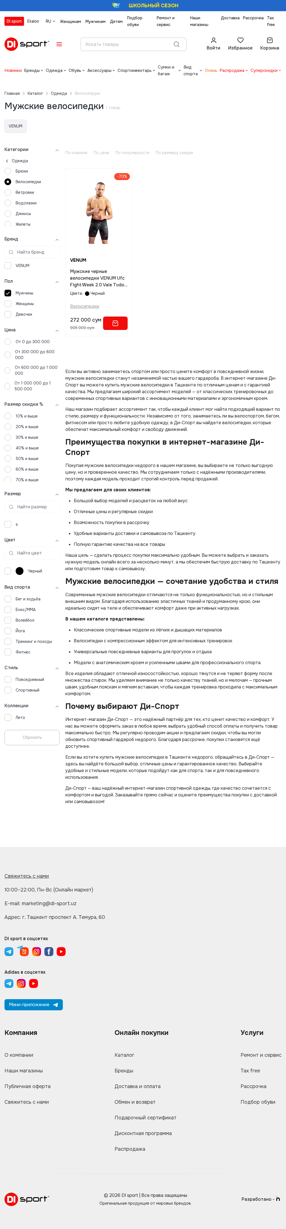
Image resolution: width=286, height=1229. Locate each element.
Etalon (33, 21)
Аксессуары (99, 70)
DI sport (14, 21)
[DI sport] (26, 44)
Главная (12, 93)
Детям (116, 21)
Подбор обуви (134, 21)
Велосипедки (84, 306)
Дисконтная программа (143, 1133)
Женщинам (70, 21)
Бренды (32, 70)
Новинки (13, 70)
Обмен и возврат (135, 1102)
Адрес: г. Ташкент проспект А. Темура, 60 (54, 917)
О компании (18, 1055)
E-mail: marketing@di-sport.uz (40, 903)
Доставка (230, 17)
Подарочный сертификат (146, 1118)
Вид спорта (190, 70)
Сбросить (32, 737)
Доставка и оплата (138, 1086)
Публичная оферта (27, 1086)
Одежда (54, 70)
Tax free (271, 21)
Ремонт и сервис (166, 21)
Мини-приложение (29, 1005)
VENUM (15, 126)
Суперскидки (264, 70)
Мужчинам (95, 21)
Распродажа (232, 70)
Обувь (75, 70)
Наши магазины (199, 21)
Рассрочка (253, 17)
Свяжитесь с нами (26, 876)
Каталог (35, 93)
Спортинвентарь (135, 70)
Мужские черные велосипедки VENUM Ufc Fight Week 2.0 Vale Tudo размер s (97, 278)
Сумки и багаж (166, 70)
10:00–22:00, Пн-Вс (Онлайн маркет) (48, 890)
